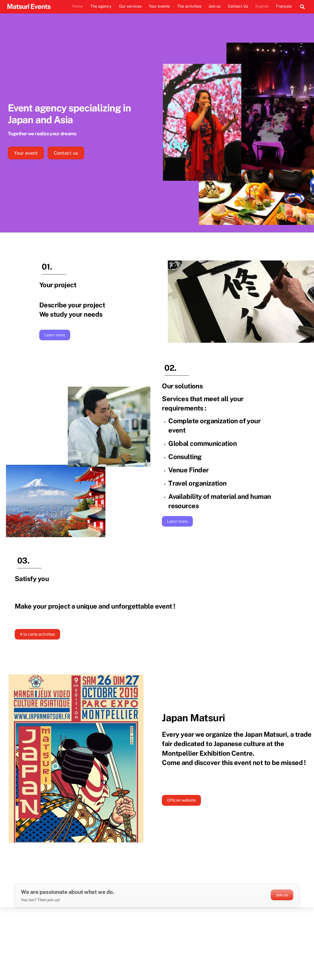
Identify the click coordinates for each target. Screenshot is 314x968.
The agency (101, 6)
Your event (26, 153)
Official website (181, 800)
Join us (215, 6)
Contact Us (238, 6)
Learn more (54, 335)
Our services (130, 6)
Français (284, 6)
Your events (159, 6)
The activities (189, 6)
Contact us (66, 153)
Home (77, 6)
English (262, 6)
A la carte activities (37, 634)
